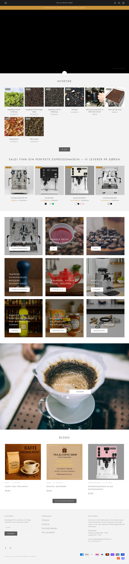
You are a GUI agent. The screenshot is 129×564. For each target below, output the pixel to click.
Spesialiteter (58, 331)
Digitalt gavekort (57, 486)
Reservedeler (99, 331)
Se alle (64, 149)
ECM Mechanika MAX (110, 198)
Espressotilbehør (19, 289)
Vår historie (45, 520)
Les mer (7, 490)
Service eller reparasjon (49, 528)
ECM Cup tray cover (115, 110)
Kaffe (96, 248)
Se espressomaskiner (64, 52)
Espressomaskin (94, 483)
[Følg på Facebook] (5, 548)
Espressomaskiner (19, 248)
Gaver (49, 483)
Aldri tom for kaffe (16, 486)
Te (53, 248)
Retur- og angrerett (48, 532)
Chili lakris (74, 110)
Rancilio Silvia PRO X (79, 198)
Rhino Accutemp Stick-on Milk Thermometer (94, 111)
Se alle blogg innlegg (64, 501)
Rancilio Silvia (49, 198)
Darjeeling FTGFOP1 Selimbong (54, 111)
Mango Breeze (14, 139)
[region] (64, 41)
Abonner (80, 392)
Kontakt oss (45, 524)
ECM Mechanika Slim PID (19, 198)
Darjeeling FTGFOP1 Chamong (14, 111)
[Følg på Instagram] (10, 548)
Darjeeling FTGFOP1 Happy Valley (34, 111)
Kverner (97, 289)
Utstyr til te (58, 290)
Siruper (15, 331)
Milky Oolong (34, 139)
